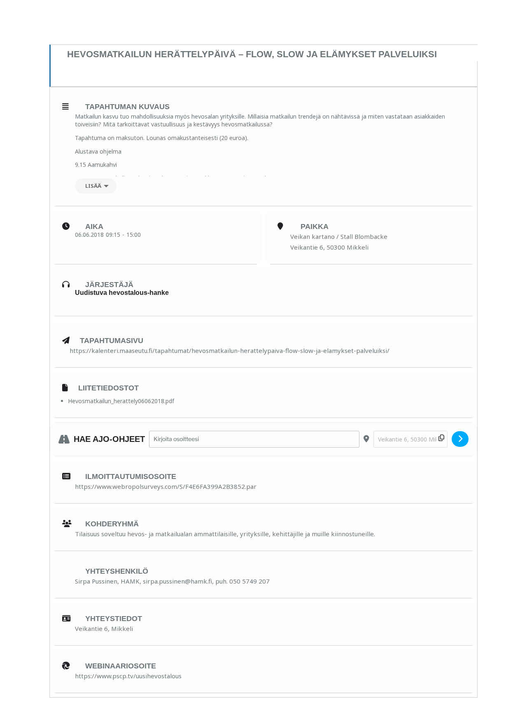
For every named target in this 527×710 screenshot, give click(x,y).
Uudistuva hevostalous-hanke (122, 292)
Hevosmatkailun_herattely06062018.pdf (121, 401)
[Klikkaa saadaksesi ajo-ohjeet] (460, 439)
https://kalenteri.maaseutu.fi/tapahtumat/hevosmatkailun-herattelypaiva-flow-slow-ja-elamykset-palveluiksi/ (229, 350)
